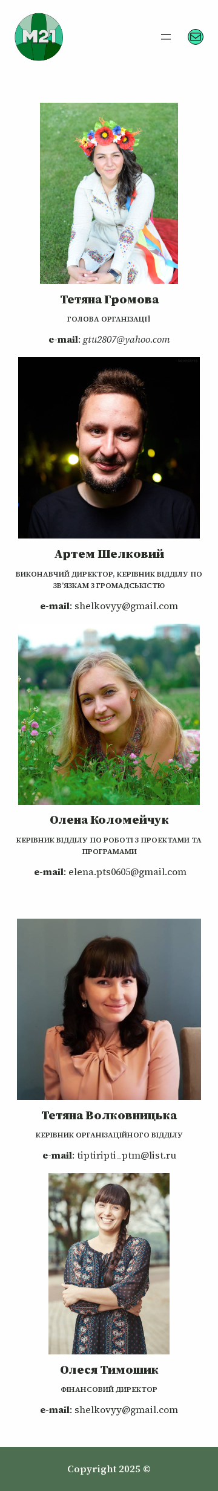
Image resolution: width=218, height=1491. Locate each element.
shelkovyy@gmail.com (126, 605)
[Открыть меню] (166, 37)
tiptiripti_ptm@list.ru (126, 1155)
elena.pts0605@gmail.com (127, 871)
